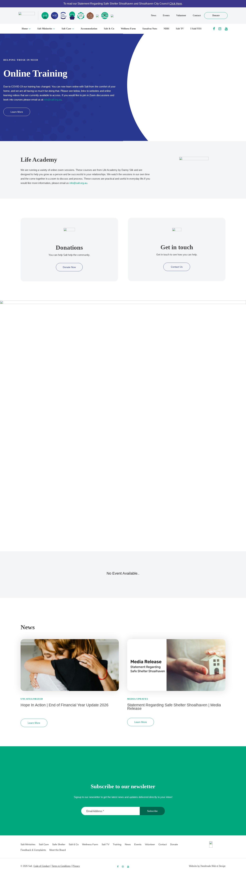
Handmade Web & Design (212, 866)
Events (166, 15)
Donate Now (69, 267)
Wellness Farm (128, 28)
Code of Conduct (41, 866)
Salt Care (66, 28)
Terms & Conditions (61, 866)
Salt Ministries (44, 28)
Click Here (175, 3)
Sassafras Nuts (149, 28)
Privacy (76, 866)
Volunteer (181, 15)
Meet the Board (57, 850)
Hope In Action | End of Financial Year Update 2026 (64, 705)
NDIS (166, 28)
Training (117, 844)
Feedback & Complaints (33, 850)
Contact (197, 15)
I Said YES (195, 28)
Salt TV (180, 28)
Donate (216, 15)
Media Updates (137, 699)
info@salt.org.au (53, 99)
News (153, 15)
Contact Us (177, 266)
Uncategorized (32, 699)
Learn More (17, 112)
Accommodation (89, 28)
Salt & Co (109, 28)
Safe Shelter (58, 844)
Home (25, 28)
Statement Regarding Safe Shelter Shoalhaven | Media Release (174, 707)
